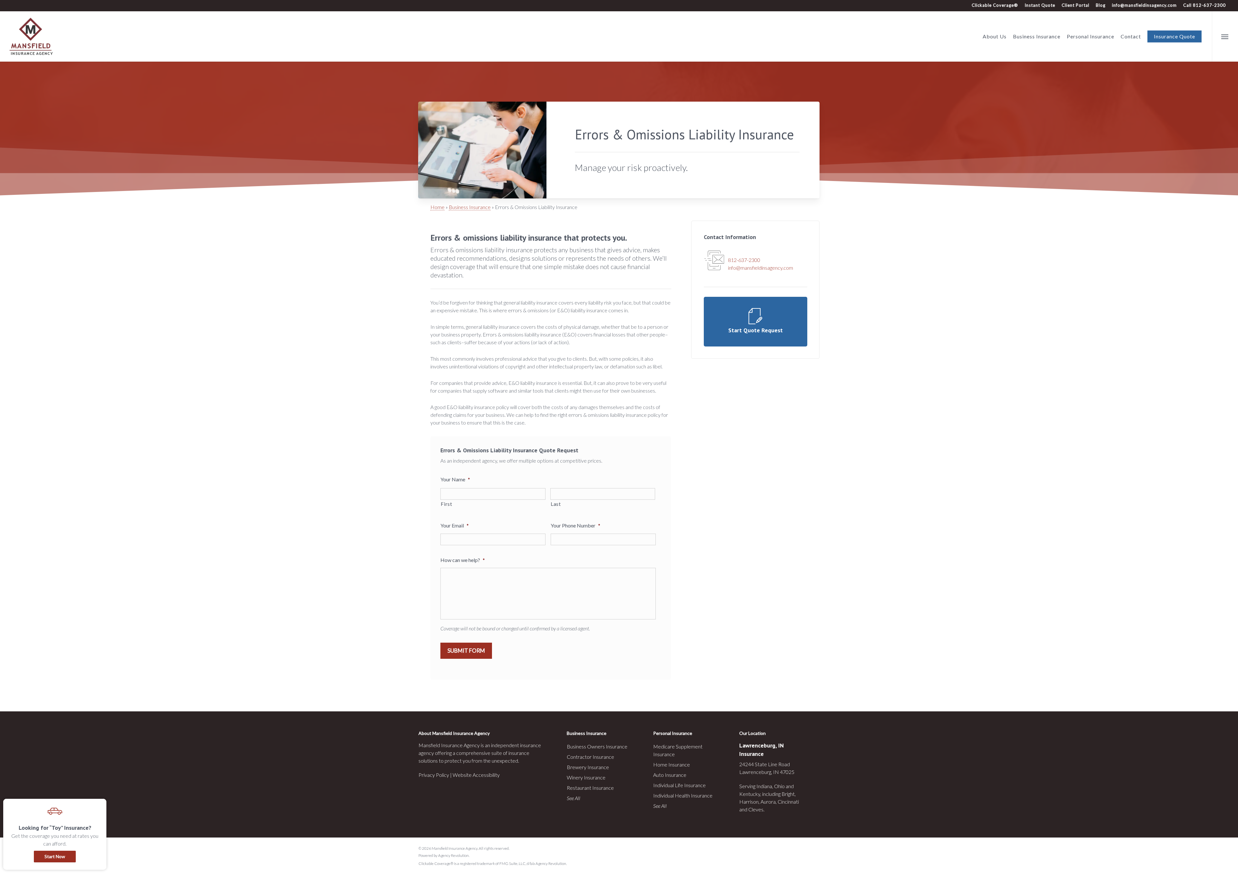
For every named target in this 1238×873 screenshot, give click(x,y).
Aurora (768, 801)
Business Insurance (470, 207)
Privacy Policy (433, 775)
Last (556, 504)
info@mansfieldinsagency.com (1144, 5)
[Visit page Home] (31, 36)
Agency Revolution (453, 855)
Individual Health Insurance (682, 795)
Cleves (755, 809)
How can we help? (462, 560)
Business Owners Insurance (597, 746)
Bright (788, 794)
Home (437, 207)
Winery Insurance (586, 777)
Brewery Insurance (588, 767)
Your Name (455, 479)
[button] (1225, 36)
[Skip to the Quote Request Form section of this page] (755, 321)
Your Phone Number (575, 525)
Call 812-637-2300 (1204, 5)
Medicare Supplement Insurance (678, 750)
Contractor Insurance (590, 757)
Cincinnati (788, 801)
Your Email (454, 525)
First (446, 504)
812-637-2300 (744, 260)
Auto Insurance (669, 775)
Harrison (749, 801)
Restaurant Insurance (590, 788)
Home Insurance (671, 764)
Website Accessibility (476, 775)
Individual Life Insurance (679, 785)
